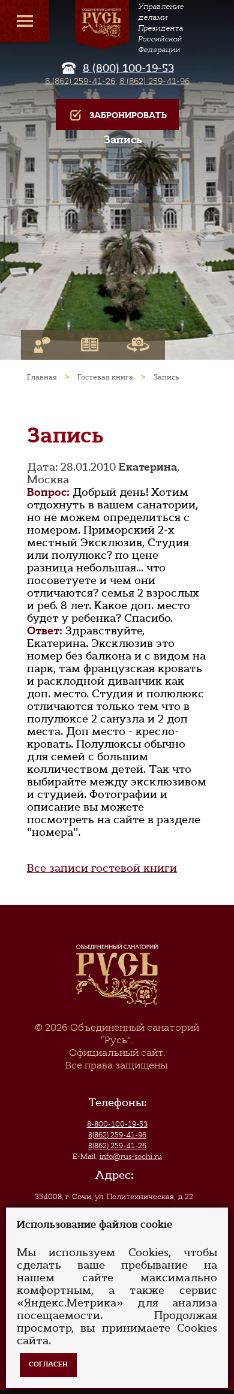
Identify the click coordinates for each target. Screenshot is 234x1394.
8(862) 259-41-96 (117, 1135)
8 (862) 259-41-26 (80, 81)
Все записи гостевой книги (102, 868)
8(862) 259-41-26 (117, 1146)
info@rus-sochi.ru (131, 1156)
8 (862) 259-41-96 (154, 81)
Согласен (48, 1364)
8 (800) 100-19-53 (128, 68)
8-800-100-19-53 (117, 1124)
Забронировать (128, 115)
